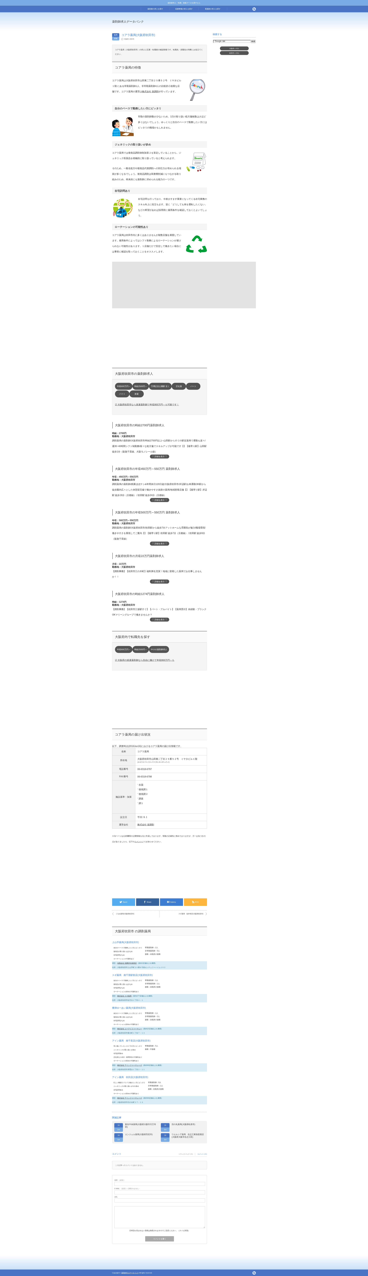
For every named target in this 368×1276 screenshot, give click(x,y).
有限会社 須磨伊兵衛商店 (127, 963)
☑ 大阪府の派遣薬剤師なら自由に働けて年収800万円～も (144, 660)
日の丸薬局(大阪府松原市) (183, 1124)
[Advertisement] (207, 23)
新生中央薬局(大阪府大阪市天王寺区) (140, 1125)
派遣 (137, 394)
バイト (122, 394)
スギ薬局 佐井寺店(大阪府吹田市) (191, 914)
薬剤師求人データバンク (128, 21)
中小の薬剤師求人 (159, 649)
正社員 (179, 386)
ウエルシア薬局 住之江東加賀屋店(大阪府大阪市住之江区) (188, 1135)
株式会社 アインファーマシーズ (129, 1065)
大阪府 (126, 39)
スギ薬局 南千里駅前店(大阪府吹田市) (132, 975)
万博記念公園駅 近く (160, 386)
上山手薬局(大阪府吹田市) (125, 942)
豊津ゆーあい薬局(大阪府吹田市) (129, 1008)
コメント (138, 842)
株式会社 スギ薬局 (124, 996)
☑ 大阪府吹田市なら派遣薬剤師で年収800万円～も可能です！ (147, 404)
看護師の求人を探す (213, 9)
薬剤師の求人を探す (155, 9)
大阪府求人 (234, 48)
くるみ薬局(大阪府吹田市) (125, 914)
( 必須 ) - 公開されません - (127, 1188)
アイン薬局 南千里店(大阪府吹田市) (131, 1040)
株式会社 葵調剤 (150, 91)
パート (193, 386)
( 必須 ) (119, 1180)
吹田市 (132, 39)
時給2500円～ (140, 386)
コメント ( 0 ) (202, 1154)
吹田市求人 (234, 53)
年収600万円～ (124, 386)
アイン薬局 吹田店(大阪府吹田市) (130, 1077)
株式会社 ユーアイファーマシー (129, 1029)
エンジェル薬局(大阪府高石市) (139, 1134)
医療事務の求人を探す (184, 9)
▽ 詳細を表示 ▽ (159, 456)
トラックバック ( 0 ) (186, 1154)
